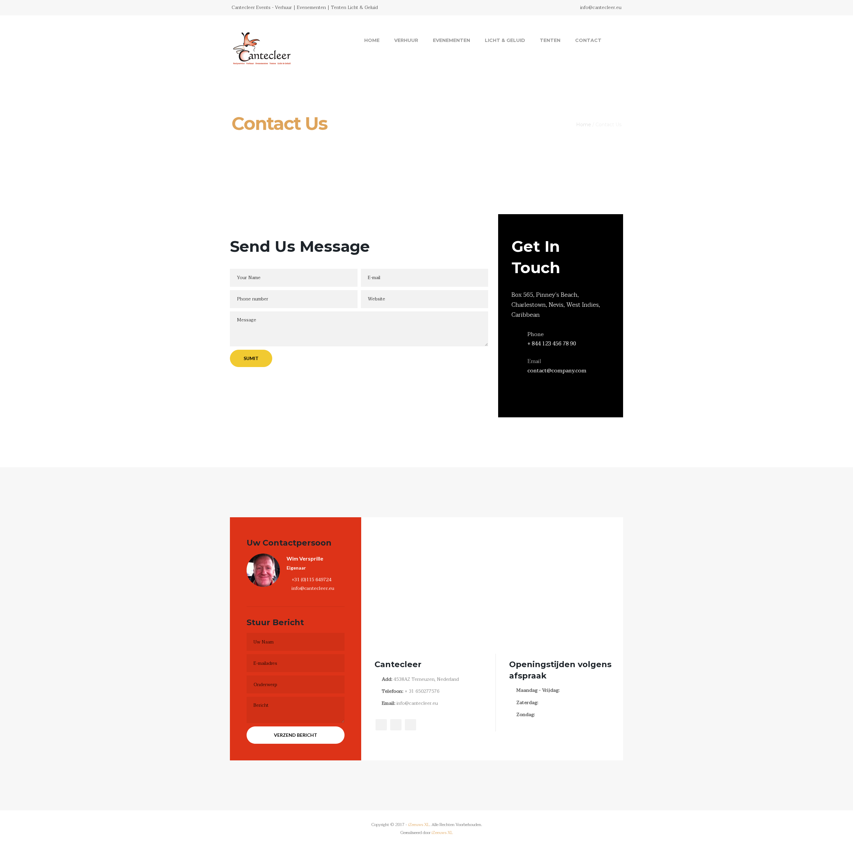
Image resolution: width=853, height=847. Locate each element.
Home (372, 40)
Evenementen (451, 40)
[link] (614, 40)
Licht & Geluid (505, 40)
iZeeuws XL (418, 824)
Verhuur (406, 40)
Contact (588, 40)
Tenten (550, 40)
